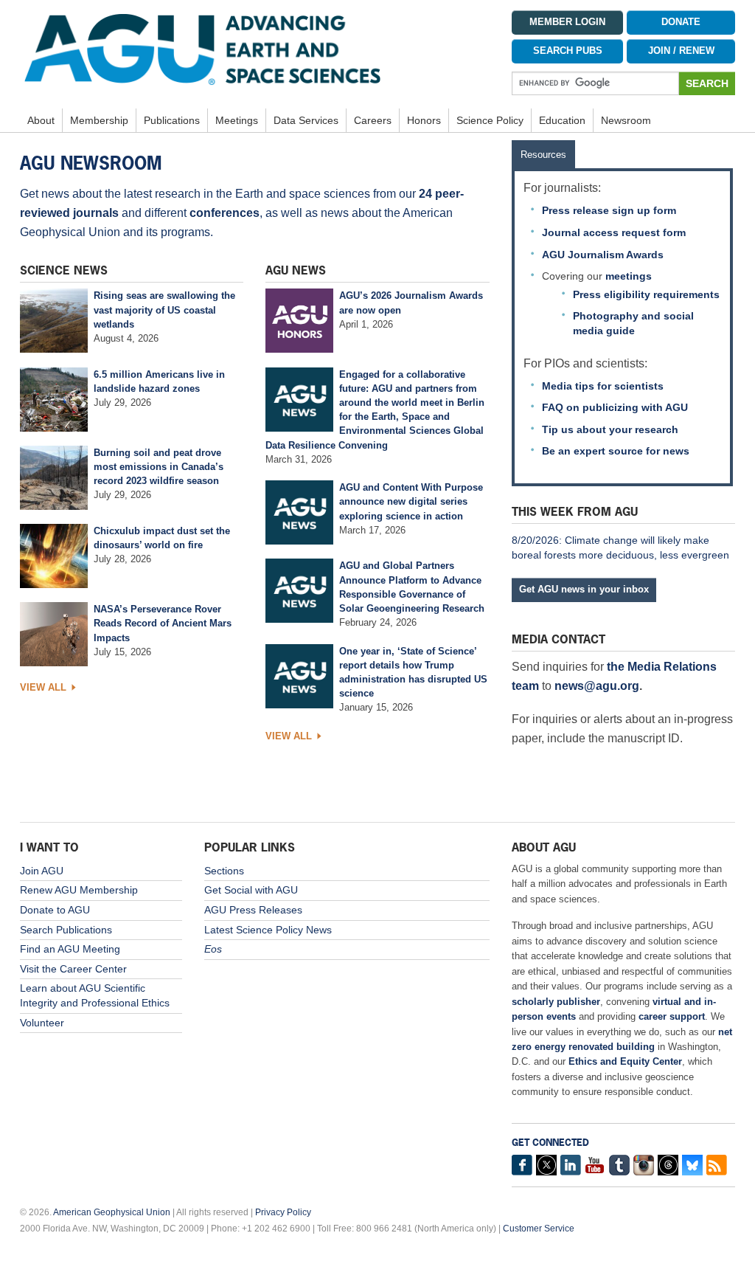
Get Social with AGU (251, 890)
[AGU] (255, 49)
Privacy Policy (283, 1212)
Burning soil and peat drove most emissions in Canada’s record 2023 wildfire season (158, 466)
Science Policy (489, 120)
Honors (424, 120)
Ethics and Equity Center (625, 1061)
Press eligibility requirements (646, 294)
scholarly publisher (556, 1001)
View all (43, 687)
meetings (628, 276)
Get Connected (550, 1142)
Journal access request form (614, 232)
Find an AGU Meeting (70, 949)
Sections (224, 871)
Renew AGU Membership (79, 890)
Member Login (567, 22)
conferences (224, 213)
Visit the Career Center (73, 969)
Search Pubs (567, 51)
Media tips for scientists (603, 386)
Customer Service (538, 1228)
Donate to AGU (55, 910)
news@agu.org (596, 686)
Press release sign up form (609, 210)
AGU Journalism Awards (603, 254)
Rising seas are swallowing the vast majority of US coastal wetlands (164, 309)
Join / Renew (681, 51)
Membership (99, 120)
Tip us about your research (610, 429)
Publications (172, 120)
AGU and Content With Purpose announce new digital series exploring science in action (411, 501)
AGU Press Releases (253, 910)
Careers (373, 120)
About (41, 120)
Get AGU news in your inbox (584, 589)
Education (562, 120)
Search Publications (66, 930)
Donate (680, 22)
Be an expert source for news (615, 451)
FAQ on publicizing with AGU (615, 407)
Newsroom (626, 120)
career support (672, 1016)
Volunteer (42, 1023)
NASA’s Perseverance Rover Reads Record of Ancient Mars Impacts (163, 623)
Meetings (236, 120)
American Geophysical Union (111, 1212)
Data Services (306, 120)
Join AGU (41, 871)
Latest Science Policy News (268, 930)
